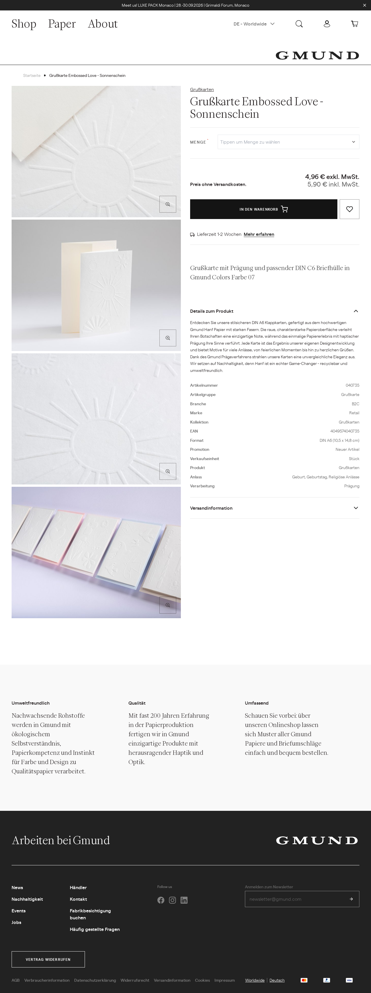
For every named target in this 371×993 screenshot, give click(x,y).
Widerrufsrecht (135, 980)
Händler (78, 887)
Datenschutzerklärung (95, 980)
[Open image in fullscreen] (167, 204)
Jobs (16, 922)
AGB (16, 980)
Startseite (32, 75)
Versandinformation (211, 508)
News (17, 887)
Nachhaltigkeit (27, 899)
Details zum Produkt (211, 311)
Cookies (202, 980)
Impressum (224, 980)
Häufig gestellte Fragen (95, 929)
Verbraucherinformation (47, 980)
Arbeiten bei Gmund (62, 840)
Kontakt (78, 899)
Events (19, 910)
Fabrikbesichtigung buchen (90, 913)
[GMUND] (317, 55)
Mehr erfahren (259, 234)
